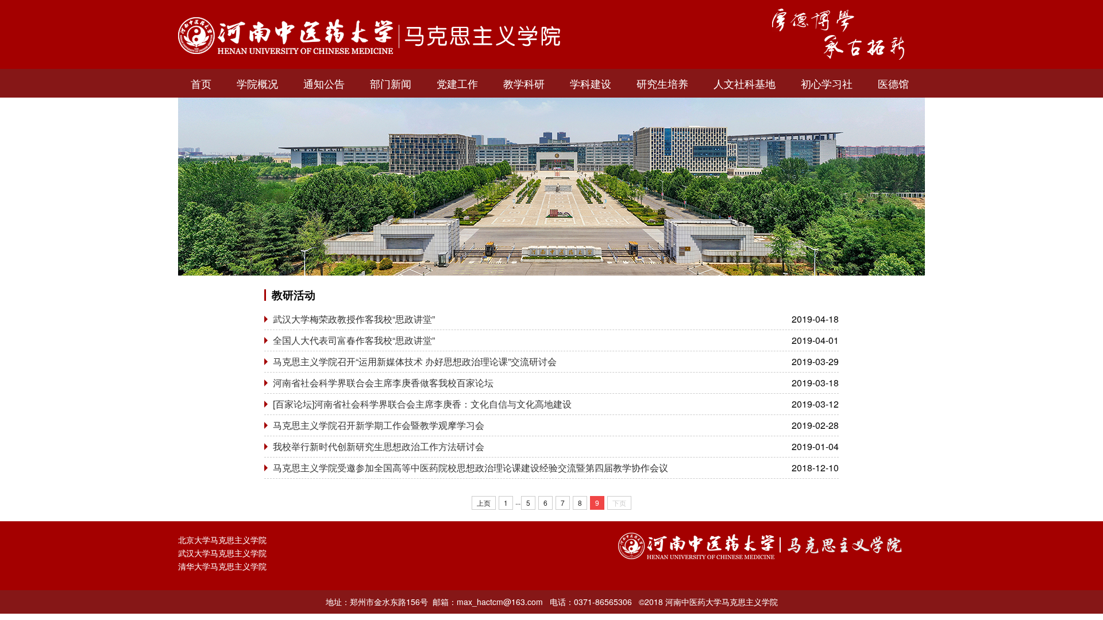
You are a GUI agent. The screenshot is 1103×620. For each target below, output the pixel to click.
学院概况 (257, 83)
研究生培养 (662, 83)
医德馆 (893, 83)
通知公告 (324, 83)
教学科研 (524, 83)
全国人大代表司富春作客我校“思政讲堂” (354, 340)
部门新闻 (390, 83)
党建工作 (457, 83)
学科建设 (590, 83)
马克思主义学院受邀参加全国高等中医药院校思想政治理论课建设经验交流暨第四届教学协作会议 (470, 467)
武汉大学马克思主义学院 (222, 553)
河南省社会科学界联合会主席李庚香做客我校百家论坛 (383, 382)
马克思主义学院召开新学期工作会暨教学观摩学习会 (378, 425)
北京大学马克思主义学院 (222, 539)
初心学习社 (827, 83)
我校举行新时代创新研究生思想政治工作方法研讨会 (378, 446)
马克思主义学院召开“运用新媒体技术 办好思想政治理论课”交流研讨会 (415, 361)
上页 (484, 502)
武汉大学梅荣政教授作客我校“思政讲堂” (354, 319)
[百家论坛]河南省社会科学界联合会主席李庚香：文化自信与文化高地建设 (422, 403)
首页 (201, 83)
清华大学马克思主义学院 (222, 566)
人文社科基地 (745, 83)
